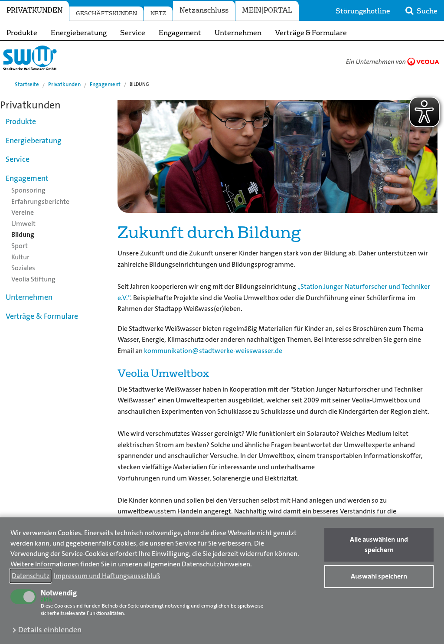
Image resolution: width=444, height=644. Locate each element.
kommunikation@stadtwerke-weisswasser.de (213, 350)
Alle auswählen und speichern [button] (379, 544)
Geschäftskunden (106, 13)
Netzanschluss (204, 10)
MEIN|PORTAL (267, 10)
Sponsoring (28, 190)
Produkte (22, 33)
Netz (158, 13)
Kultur (20, 257)
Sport (19, 245)
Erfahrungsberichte (40, 201)
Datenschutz (30, 575)
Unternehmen (238, 33)
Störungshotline (363, 11)
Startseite (27, 84)
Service (132, 33)
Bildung (22, 234)
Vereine (22, 212)
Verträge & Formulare (311, 33)
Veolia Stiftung (33, 279)
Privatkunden (34, 10)
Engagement (180, 33)
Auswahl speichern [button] (379, 576)
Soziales (23, 267)
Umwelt (23, 223)
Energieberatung (79, 33)
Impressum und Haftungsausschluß (107, 575)
